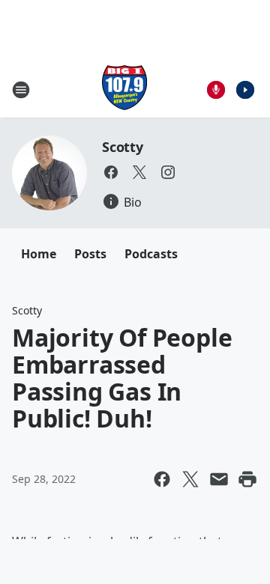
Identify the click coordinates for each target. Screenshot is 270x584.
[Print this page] (247, 479)
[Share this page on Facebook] (162, 479)
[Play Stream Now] (245, 90)
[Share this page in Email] (219, 479)
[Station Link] (124, 89)
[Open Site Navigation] (21, 90)
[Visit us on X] (139, 172)
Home (38, 254)
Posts (90, 254)
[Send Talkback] (216, 90)
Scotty (122, 147)
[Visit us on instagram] (168, 172)
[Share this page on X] (190, 479)
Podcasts (151, 254)
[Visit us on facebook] (111, 172)
